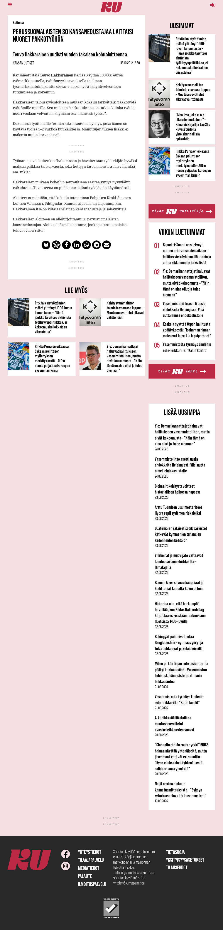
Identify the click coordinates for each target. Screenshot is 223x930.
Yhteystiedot (89, 852)
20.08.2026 (161, 735)
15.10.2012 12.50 (130, 63)
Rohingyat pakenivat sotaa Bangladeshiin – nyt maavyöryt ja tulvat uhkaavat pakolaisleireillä (179, 642)
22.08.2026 (161, 572)
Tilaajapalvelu (91, 860)
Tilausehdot (177, 867)
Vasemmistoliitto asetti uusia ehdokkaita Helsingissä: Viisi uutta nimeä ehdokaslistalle (184, 309)
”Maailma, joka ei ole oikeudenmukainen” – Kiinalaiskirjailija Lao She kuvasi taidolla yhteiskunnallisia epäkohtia (193, 126)
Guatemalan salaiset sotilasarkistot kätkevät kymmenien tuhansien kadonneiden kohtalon (181, 534)
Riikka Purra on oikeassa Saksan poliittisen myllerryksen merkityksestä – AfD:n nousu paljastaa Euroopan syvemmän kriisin (52, 358)
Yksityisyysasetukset (185, 860)
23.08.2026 (161, 497)
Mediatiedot (88, 868)
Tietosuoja (175, 852)
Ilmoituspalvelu (92, 884)
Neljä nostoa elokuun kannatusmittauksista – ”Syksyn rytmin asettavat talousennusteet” (180, 789)
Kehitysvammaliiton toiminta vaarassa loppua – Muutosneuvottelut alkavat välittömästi (125, 310)
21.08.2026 (161, 687)
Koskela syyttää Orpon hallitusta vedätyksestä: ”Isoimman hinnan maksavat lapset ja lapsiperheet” (187, 329)
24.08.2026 (161, 449)
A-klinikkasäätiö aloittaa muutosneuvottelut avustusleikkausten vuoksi (174, 723)
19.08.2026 (161, 801)
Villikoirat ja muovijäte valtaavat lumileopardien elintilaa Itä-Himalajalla (179, 561)
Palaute (85, 876)
